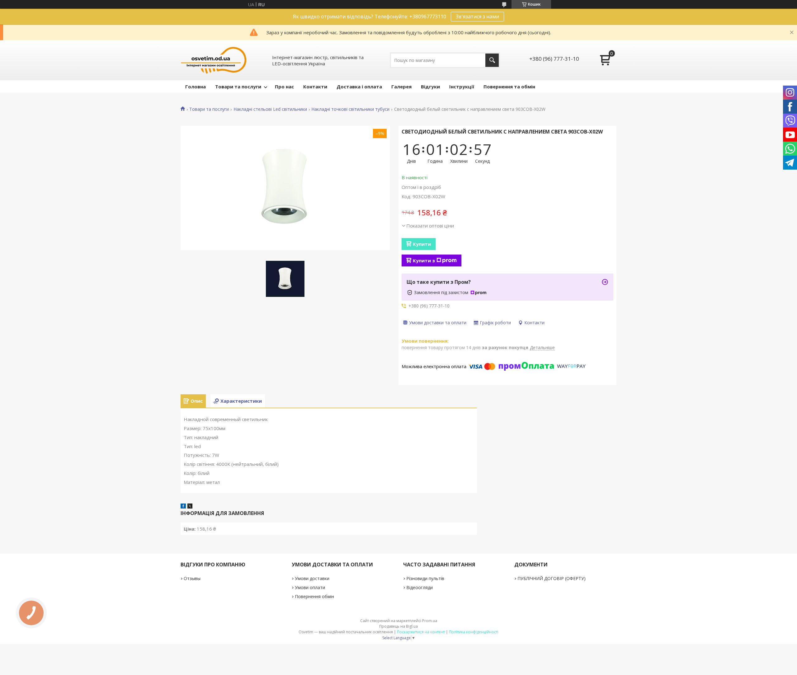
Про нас (284, 86)
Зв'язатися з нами (477, 16)
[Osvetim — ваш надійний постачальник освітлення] (214, 60)
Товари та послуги (238, 86)
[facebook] (183, 507)
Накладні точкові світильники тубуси (350, 109)
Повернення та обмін (509, 86)
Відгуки (430, 86)
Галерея (401, 86)
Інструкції (461, 86)
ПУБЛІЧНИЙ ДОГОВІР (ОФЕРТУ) (551, 578)
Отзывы (192, 578)
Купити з (424, 260)
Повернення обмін (314, 596)
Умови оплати (310, 587)
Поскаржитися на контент (421, 632)
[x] (189, 507)
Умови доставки (312, 578)
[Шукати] (492, 60)
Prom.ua (429, 620)
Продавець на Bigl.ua (398, 626)
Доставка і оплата (359, 86)
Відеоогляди (419, 587)
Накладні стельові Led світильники (270, 109)
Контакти (315, 86)
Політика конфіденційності (473, 632)
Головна (195, 86)
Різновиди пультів (425, 578)
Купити (422, 244)
